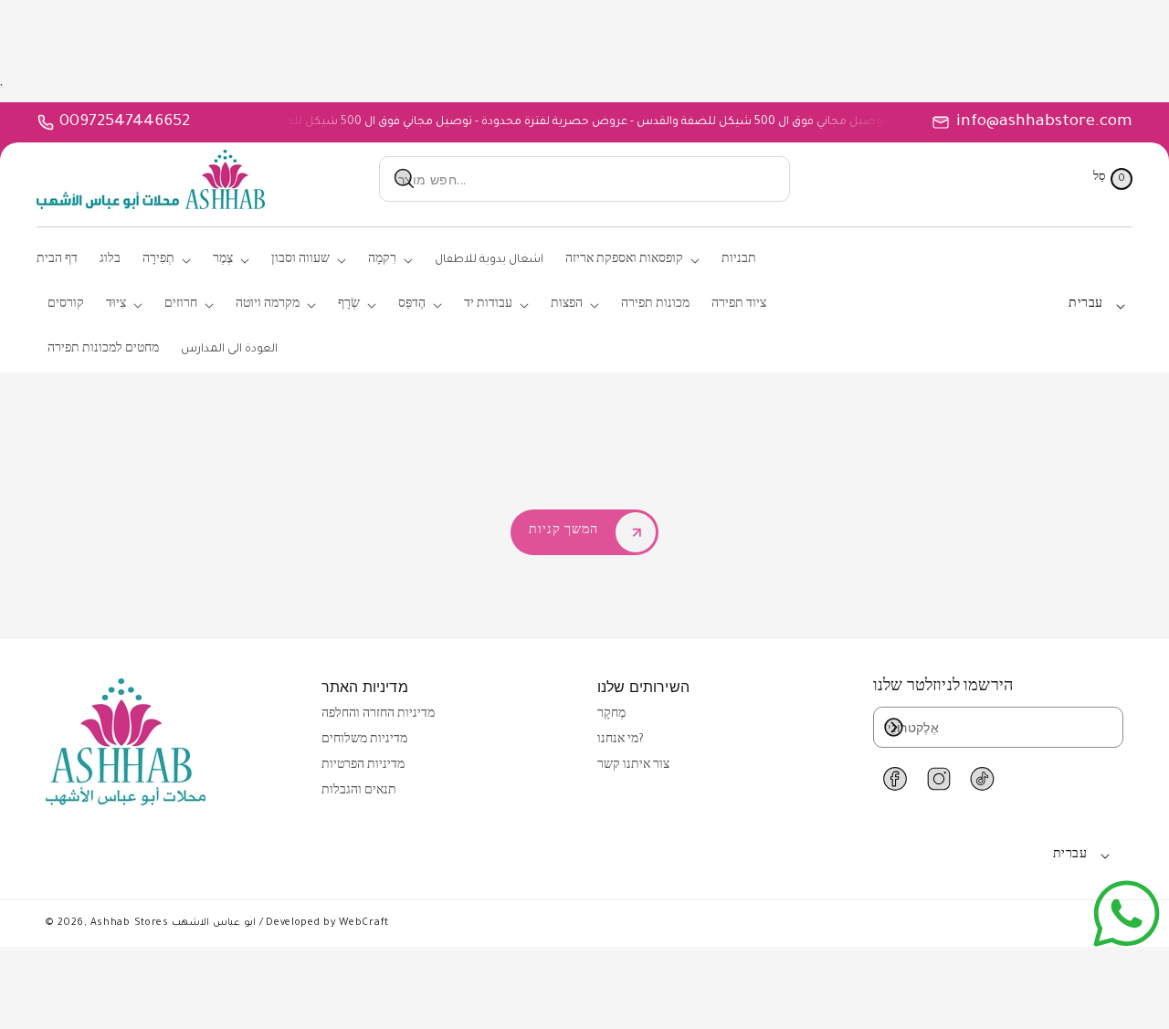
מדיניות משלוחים (364, 740)
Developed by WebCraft (327, 923)
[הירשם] (893, 727)
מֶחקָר (611, 715)
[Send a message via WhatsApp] (1126, 913)
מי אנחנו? (620, 740)
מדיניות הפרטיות (363, 766)
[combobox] (584, 179)
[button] (1112, 179)
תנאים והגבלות (358, 791)
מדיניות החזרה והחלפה (378, 715)
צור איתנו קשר (633, 766)
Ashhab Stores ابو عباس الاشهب (173, 923)
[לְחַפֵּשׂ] (404, 179)
